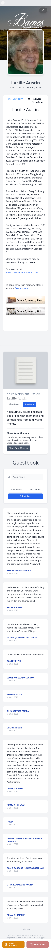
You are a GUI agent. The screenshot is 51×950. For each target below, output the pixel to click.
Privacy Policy (17, 937)
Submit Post (25, 496)
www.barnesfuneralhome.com (22, 272)
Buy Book (29, 404)
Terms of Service (33, 937)
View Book (14, 404)
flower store (21, 288)
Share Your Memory (18, 448)
